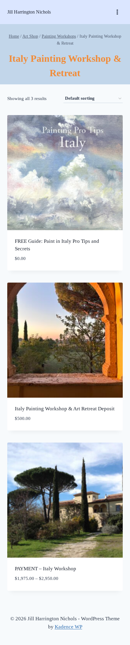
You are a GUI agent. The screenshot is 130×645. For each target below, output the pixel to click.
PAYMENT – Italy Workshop (45, 568)
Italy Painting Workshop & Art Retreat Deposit (65, 409)
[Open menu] (117, 12)
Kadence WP (68, 627)
